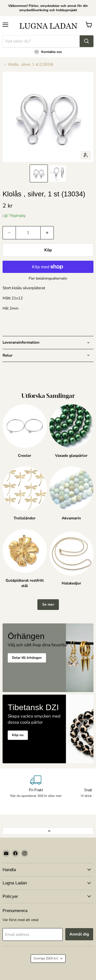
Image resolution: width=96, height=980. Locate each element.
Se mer (48, 604)
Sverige (46, 958)
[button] (38, 173)
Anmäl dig (79, 934)
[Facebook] (15, 853)
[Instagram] (24, 853)
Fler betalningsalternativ (48, 278)
